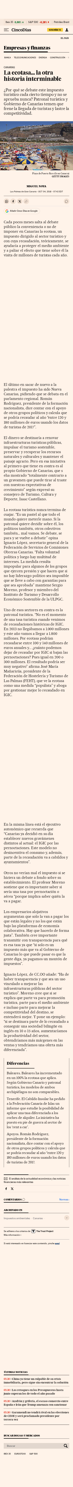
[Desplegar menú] (6, 30)
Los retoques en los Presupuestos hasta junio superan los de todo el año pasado (33, 1391)
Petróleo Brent (61, 22)
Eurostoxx (20, 1454)
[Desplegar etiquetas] (66, 1217)
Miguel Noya (36, 186)
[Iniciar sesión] (66, 30)
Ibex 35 (9, 22)
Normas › (64, 1199)
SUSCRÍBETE (55, 30)
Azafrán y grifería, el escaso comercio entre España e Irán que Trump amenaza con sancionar (36, 1402)
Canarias (38, 1218)
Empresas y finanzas (27, 48)
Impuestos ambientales (17, 1218)
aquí (57, 1243)
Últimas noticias (16, 1372)
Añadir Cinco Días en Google (23, 211)
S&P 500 (33, 22)
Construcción (57, 57)
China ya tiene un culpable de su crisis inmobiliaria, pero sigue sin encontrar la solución (36, 1380)
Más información (12, 1235)
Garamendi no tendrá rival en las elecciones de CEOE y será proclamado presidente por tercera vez (36, 1416)
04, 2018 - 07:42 (50, 191)
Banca (7, 57)
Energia (43, 57)
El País (64, 38)
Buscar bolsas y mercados (22, 1435)
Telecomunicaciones (25, 57)
